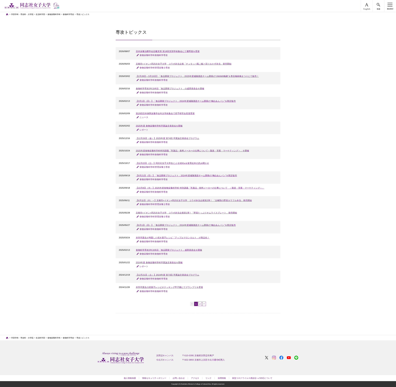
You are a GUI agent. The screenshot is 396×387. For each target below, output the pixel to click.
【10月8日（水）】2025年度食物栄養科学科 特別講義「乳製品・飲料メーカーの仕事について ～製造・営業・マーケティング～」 (200, 188)
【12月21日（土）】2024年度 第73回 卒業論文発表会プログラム (167, 275)
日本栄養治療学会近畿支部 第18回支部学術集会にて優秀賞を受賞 (168, 51)
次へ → (204, 304)
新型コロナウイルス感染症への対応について (252, 378)
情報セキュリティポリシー (154, 378)
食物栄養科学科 (53, 14)
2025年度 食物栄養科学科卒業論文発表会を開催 (159, 126)
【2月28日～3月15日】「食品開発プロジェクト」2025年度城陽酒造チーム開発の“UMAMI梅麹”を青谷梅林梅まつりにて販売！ (197, 76)
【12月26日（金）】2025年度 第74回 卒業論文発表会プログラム (167, 138)
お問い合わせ (179, 378)
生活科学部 (40, 14)
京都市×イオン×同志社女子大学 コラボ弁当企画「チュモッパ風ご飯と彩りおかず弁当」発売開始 (183, 64)
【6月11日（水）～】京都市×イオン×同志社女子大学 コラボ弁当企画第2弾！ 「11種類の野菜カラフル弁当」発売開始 (194, 200)
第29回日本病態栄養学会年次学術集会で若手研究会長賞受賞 (165, 113)
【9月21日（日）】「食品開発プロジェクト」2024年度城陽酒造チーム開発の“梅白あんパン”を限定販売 (186, 175)
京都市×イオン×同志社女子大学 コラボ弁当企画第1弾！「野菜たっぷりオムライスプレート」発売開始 (186, 212)
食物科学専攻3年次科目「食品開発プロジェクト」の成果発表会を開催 (170, 88)
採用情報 (222, 378)
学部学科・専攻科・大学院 (22, 14)
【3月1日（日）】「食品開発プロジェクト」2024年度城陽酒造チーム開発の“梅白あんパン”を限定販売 (186, 101)
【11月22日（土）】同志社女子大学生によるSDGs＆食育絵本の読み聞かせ (172, 163)
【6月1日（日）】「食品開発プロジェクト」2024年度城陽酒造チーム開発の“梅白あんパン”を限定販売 (186, 225)
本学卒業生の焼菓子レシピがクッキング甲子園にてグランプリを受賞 (169, 287)
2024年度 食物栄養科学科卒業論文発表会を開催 (159, 262)
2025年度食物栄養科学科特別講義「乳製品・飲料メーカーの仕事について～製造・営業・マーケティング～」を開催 (192, 150)
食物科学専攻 (68, 14)
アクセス (195, 378)
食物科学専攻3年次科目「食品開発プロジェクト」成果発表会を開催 (169, 250)
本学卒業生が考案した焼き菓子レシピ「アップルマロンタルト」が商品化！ (172, 237)
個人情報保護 (130, 378)
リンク (208, 378)
